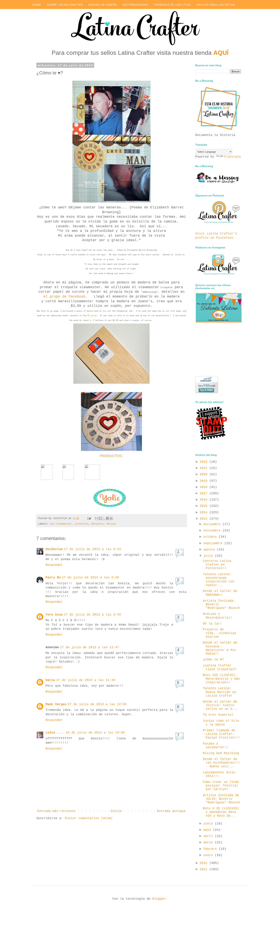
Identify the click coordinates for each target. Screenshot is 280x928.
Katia (50, 680)
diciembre (212, 524)
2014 (204, 512)
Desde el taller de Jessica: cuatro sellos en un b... (220, 705)
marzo (209, 842)
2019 (204, 481)
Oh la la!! (212, 623)
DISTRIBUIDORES (135, 4)
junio (209, 823)
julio (209, 556)
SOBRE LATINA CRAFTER (65, 4)
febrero (211, 849)
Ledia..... (55, 732)
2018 (204, 487)
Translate (232, 157)
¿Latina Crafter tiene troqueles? (219, 667)
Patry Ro (53, 577)
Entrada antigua (171, 811)
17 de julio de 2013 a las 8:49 (92, 614)
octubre (211, 537)
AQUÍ (221, 52)
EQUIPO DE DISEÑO (103, 4)
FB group (92, 316)
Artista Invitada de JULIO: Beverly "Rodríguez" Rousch (221, 799)
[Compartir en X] (104, 518)
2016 (204, 499)
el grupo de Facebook (64, 296)
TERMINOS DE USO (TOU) (172, 4)
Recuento (97, 523)
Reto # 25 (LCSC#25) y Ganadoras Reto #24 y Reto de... (221, 812)
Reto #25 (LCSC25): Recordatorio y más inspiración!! (221, 679)
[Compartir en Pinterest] (111, 518)
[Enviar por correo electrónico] (97, 518)
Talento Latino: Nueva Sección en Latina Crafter (219, 692)
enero (209, 855)
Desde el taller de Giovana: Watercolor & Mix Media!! (220, 648)
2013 (204, 519)
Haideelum (54, 549)
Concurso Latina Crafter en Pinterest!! (217, 564)
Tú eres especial (218, 715)
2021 (204, 468)
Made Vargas (56, 704)
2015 (204, 506)
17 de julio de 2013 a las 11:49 (85, 680)
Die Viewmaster (60, 523)
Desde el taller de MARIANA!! (220, 592)
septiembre (213, 543)
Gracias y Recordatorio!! (217, 615)
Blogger (159, 899)
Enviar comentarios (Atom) (89, 818)
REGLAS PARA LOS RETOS (216, 4)
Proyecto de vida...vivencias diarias (219, 633)
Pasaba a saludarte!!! (216, 745)
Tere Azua (54, 614)
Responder (54, 565)
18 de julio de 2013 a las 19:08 (95, 732)
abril (209, 836)
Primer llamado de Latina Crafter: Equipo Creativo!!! (221, 734)
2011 (204, 869)
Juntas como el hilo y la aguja (221, 722)
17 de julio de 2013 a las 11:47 (89, 647)
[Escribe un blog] (100, 518)
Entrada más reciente (56, 811)
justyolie (81, 523)
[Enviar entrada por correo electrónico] (89, 518)
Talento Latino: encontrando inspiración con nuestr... (218, 580)
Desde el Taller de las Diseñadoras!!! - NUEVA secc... (221, 762)
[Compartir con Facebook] (108, 518)
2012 (204, 863)
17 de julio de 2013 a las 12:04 (97, 704)
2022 (204, 462)
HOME (36, 4)
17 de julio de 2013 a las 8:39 (90, 577)
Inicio (116, 811)
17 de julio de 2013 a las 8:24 (92, 549)
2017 (204, 493)
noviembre (212, 530)
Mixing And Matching (221, 753)
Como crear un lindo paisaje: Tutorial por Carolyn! (221, 785)
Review (111, 523)
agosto (210, 549)
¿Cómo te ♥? (213, 659)
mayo (208, 830)
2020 (204, 474)
